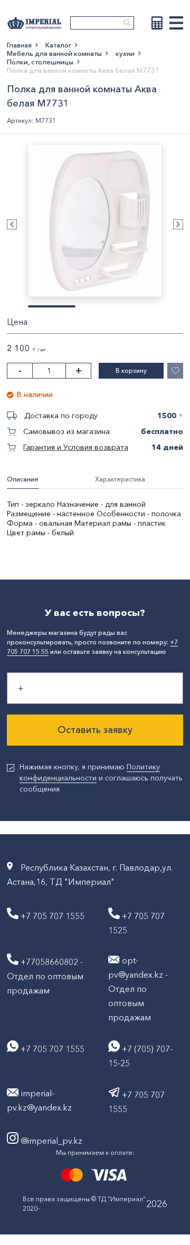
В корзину (131, 370)
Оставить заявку (95, 730)
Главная (19, 45)
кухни (125, 53)
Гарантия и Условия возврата (75, 447)
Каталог (58, 45)
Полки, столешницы (40, 61)
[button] (12, 224)
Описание (23, 479)
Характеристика (120, 479)
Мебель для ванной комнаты (54, 53)
